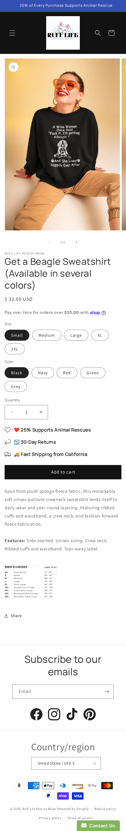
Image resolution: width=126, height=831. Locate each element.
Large (76, 335)
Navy (43, 372)
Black (16, 372)
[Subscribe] (106, 691)
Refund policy (105, 809)
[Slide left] (49, 242)
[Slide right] (76, 242)
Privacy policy (50, 818)
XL (100, 335)
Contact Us (101, 825)
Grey (15, 386)
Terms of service (80, 818)
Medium (47, 335)
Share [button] (16, 615)
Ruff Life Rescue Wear (39, 809)
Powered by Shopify (73, 809)
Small (17, 335)
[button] (12, 33)
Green (93, 372)
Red (67, 372)
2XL (14, 349)
